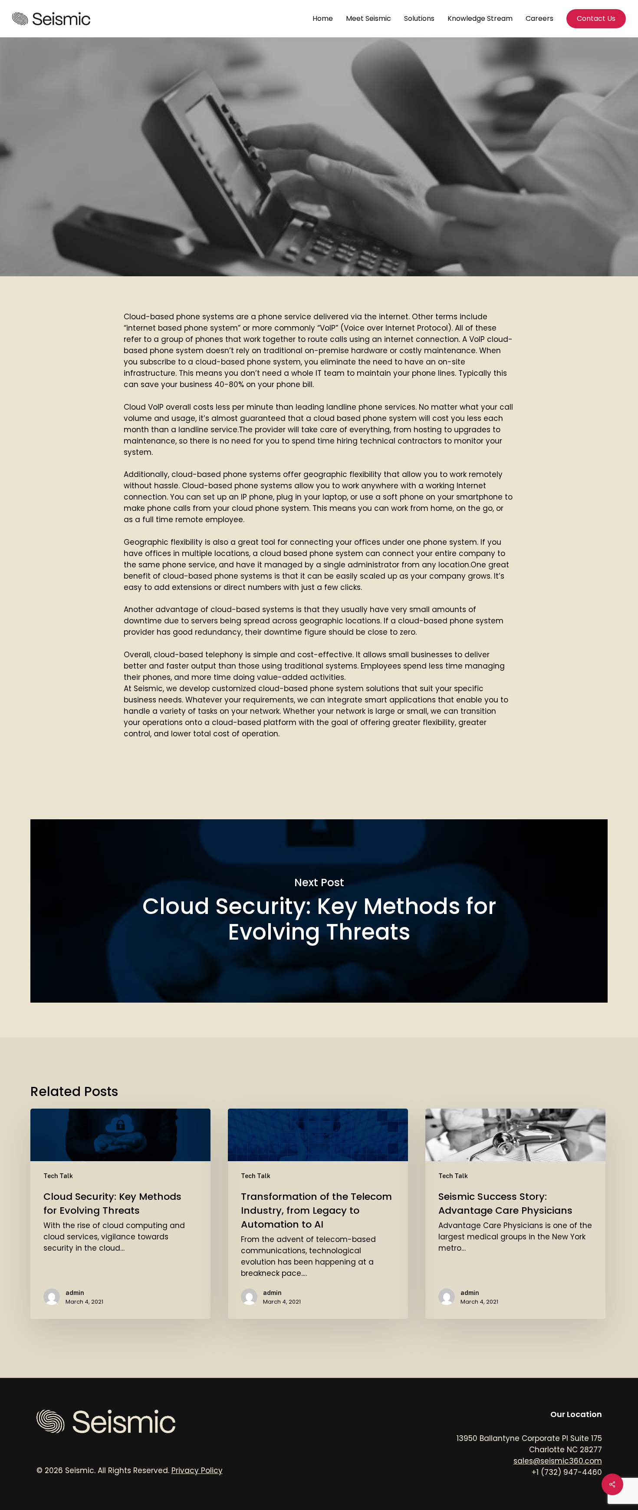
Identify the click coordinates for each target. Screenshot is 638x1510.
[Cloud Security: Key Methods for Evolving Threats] (120, 1213)
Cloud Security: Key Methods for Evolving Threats (319, 911)
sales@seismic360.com (557, 1461)
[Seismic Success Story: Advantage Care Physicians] (515, 1213)
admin (225, 267)
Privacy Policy (197, 1470)
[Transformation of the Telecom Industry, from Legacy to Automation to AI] (318, 1213)
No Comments (350, 267)
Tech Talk (319, 173)
